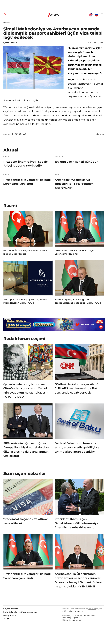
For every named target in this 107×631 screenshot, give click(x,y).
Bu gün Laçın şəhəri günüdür (76, 161)
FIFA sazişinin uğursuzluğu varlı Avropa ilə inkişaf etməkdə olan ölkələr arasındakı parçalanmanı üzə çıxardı (26, 449)
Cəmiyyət (59, 156)
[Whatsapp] (20, 134)
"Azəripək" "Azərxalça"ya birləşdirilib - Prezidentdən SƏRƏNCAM (74, 183)
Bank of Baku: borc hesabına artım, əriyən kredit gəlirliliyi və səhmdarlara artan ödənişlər (77, 447)
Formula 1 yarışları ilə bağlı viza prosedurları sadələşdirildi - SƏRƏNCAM (78, 301)
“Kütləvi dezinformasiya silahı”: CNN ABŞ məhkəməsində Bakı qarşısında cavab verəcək (77, 388)
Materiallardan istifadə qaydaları (20, 612)
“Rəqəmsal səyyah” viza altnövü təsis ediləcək (26, 521)
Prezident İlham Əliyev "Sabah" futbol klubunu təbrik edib (25, 163)
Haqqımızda (9, 615)
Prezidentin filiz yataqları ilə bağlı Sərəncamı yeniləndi (27, 181)
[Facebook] (12, 134)
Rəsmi (6, 23)
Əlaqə (6, 619)
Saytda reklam (10, 609)
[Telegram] (24, 134)
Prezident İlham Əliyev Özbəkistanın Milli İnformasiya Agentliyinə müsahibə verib (76, 523)
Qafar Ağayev (10, 42)
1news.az (92, 609)
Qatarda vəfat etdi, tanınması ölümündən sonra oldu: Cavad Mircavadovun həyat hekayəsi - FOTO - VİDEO (25, 390)
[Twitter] (16, 134)
